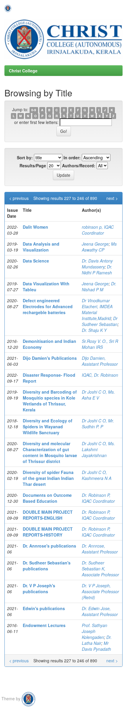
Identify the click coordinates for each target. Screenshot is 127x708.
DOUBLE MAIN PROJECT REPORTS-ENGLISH (48, 515)
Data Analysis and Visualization (41, 247)
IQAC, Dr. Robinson (100, 375)
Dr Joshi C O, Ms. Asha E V (98, 395)
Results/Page (32, 165)
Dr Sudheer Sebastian (100, 321)
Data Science (36, 261)
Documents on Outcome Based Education (47, 498)
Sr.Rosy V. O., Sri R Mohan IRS (100, 344)
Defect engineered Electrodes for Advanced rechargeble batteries (48, 306)
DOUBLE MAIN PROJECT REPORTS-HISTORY (48, 532)
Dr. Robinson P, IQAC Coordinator (98, 498)
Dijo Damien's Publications (50, 358)
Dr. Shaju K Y (94, 330)
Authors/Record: (78, 165)
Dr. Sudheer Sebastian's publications (47, 566)
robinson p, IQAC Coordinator (98, 230)
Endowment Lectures (44, 625)
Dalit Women (35, 227)
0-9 (33, 110)
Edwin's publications (44, 608)
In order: (72, 157)
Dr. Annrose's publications (49, 546)
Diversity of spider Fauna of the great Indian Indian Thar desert (48, 478)
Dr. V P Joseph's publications (39, 588)
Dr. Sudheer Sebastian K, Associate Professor (100, 568)
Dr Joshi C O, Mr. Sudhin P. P (98, 423)
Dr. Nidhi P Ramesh (97, 270)
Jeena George (95, 244)
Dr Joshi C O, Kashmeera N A (96, 475)
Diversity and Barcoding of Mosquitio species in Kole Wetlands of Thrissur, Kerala (50, 401)
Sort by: (25, 157)
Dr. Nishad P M (99, 286)
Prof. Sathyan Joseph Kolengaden (94, 631)
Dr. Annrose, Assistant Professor (100, 549)
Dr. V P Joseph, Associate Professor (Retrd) (100, 591)
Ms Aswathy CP (99, 247)
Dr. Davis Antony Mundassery (97, 264)
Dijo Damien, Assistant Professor (100, 361)
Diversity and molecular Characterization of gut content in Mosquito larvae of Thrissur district (50, 452)
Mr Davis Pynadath (96, 646)
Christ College (23, 71)
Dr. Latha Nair (97, 640)
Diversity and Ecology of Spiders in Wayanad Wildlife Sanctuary (47, 426)
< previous (19, 198)
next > (112, 198)
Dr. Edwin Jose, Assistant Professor (100, 611)
